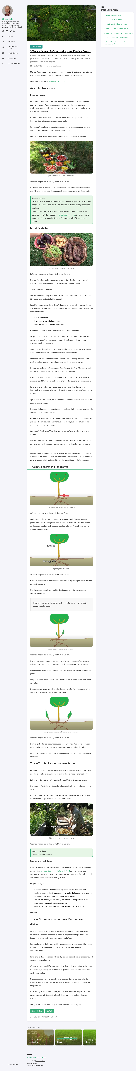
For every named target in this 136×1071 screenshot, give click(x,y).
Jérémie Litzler (7, 19)
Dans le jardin (36, 47)
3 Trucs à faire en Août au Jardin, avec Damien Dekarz (60, 51)
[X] (10, 32)
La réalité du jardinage (119, 24)
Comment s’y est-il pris (119, 37)
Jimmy (42, 1065)
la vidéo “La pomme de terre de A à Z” (55, 871)
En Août (49, 1011)
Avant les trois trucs (113, 15)
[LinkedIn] (3, 32)
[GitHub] (7, 32)
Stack (32, 1065)
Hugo (35, 1063)
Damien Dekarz (37, 1011)
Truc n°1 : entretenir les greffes (117, 28)
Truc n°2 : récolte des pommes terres (119, 33)
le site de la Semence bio (65, 215)
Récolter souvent (117, 19)
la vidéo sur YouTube (56, 81)
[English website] (14, 32)
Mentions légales (40, 1061)
